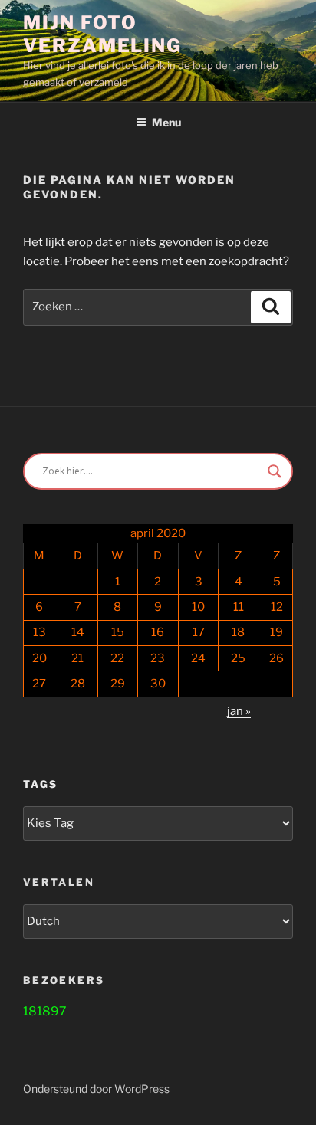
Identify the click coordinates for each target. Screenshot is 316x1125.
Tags (40, 784)
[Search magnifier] (274, 471)
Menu (166, 122)
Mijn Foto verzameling (102, 34)
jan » (239, 711)
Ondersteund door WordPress (96, 1088)
